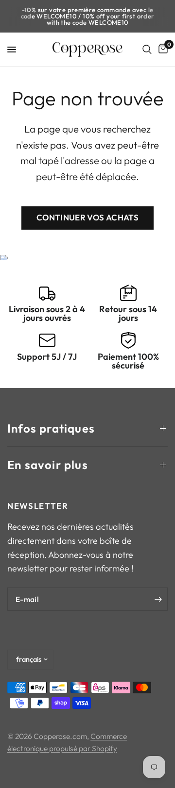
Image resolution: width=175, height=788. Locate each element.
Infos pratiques (51, 428)
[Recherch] (147, 50)
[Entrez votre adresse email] (158, 599)
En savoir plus (47, 464)
